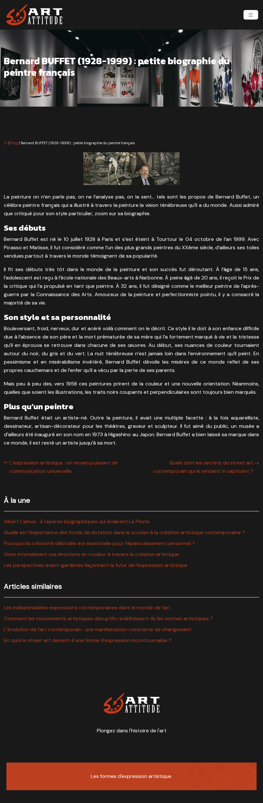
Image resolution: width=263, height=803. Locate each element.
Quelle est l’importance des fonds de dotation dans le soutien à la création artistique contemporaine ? (124, 532)
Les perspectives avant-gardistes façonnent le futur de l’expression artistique (95, 565)
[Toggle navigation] (250, 15)
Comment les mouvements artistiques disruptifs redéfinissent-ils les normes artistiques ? (108, 618)
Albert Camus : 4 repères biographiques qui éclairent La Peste (76, 521)
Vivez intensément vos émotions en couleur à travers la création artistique (91, 554)
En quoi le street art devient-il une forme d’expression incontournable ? (88, 640)
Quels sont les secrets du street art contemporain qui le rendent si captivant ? (203, 466)
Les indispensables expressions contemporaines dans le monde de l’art (87, 607)
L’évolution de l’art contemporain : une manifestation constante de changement (97, 629)
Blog (14, 143)
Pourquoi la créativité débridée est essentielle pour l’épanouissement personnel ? (99, 543)
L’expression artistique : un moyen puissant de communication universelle (64, 466)
